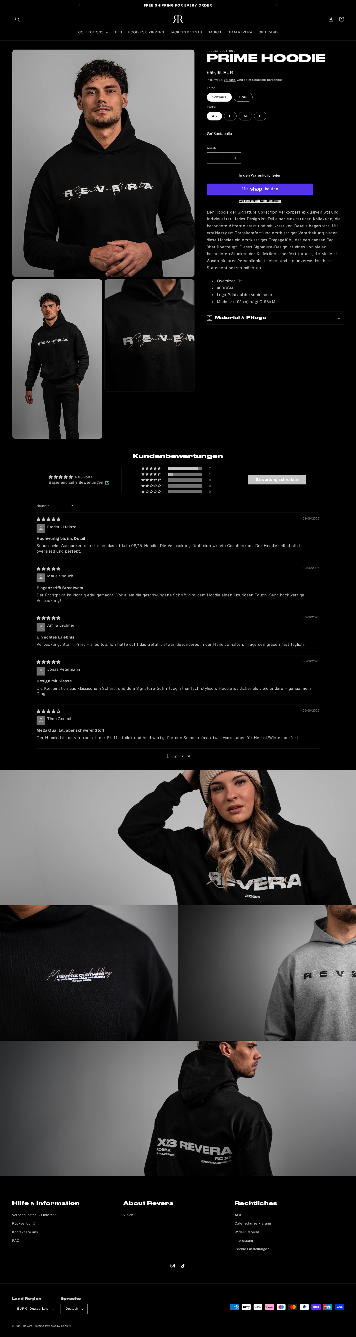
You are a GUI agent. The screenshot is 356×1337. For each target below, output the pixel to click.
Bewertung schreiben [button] (277, 479)
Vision (128, 1215)
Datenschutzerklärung (253, 1223)
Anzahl (212, 148)
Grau (243, 97)
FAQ (16, 1240)
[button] (17, 19)
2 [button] (175, 756)
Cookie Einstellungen (252, 1249)
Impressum (244, 1240)
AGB (239, 1215)
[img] (49, 519)
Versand (230, 80)
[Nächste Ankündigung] (276, 5)
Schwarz (219, 97)
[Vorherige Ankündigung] (79, 5)
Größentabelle (219, 134)
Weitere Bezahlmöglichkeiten (260, 200)
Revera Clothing (33, 1325)
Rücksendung (23, 1223)
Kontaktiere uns (25, 1232)
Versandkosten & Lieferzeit (34, 1215)
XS (214, 116)
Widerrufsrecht (247, 1232)
